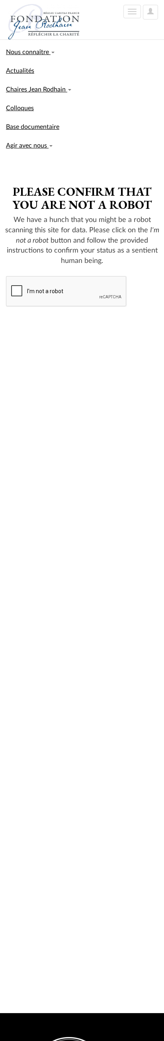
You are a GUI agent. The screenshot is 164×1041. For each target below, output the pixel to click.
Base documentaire (32, 127)
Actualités (20, 71)
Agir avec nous (27, 145)
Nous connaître (28, 52)
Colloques (20, 108)
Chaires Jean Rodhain (36, 89)
